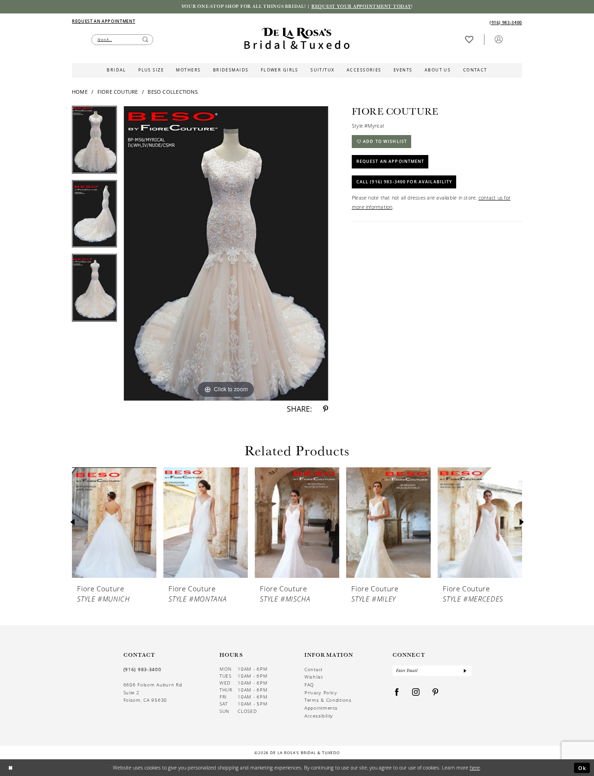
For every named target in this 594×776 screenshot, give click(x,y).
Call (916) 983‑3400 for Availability (404, 182)
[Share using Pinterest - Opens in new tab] (326, 409)
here (475, 767)
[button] (498, 39)
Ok (582, 767)
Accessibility (318, 715)
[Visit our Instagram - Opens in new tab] (416, 692)
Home (80, 91)
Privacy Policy (320, 692)
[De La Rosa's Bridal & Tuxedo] (296, 38)
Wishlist (313, 676)
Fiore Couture (117, 91)
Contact (313, 669)
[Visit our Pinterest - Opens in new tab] (435, 692)
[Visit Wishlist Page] (469, 39)
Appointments (320, 708)
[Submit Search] (145, 39)
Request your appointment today (361, 6)
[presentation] (114, 522)
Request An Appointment (390, 161)
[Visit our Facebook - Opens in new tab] (397, 692)
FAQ (309, 684)
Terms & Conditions (328, 700)
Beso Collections (173, 91)
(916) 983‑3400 (142, 669)
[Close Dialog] (10, 768)
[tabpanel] (94, 143)
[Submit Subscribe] (464, 671)
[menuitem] (184, 22)
